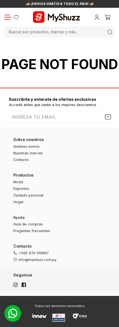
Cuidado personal (28, 195)
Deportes (21, 189)
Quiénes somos (26, 146)
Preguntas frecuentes (31, 231)
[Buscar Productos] (109, 31)
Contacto (21, 160)
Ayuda (19, 217)
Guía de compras (28, 224)
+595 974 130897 (34, 253)
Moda (18, 182)
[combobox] (59, 31)
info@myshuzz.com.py (37, 260)
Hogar (18, 202)
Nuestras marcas (28, 153)
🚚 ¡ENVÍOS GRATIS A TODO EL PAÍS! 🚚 (60, 4)
